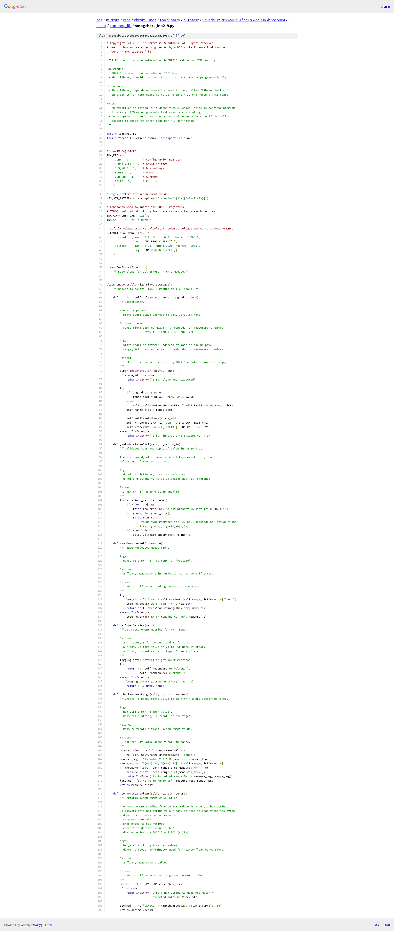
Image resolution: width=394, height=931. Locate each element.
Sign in (385, 6)
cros (127, 19)
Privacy (36, 925)
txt (376, 924)
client (101, 25)
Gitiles (25, 925)
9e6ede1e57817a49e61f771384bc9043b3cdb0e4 (243, 19)
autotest (191, 19)
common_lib (121, 25)
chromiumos (145, 19)
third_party (170, 19)
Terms (47, 925)
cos (99, 19)
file (180, 35)
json (386, 924)
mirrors (112, 19)
